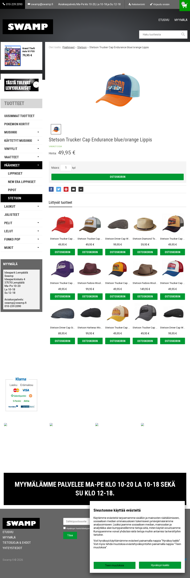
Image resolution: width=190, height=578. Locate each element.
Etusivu (163, 20)
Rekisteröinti (138, 4)
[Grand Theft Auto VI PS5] (13, 56)
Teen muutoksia (114, 565)
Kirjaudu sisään (161, 4)
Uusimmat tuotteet (19, 116)
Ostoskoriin (117, 176)
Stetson (14, 198)
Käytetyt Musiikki (18, 141)
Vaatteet (11, 157)
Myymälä (180, 20)
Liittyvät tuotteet (60, 202)
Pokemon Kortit (17, 124)
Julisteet (11, 215)
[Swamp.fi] (28, 25)
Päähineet (12, 165)
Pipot (12, 190)
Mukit (8, 248)
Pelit (8, 223)
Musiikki (10, 132)
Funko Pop (12, 239)
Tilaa (70, 535)
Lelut (8, 231)
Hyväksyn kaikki (160, 565)
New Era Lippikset (22, 182)
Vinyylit (10, 149)
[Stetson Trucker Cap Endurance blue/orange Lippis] (117, 90)
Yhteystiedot (12, 548)
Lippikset (15, 173)
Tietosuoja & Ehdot (17, 542)
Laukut (9, 206)
